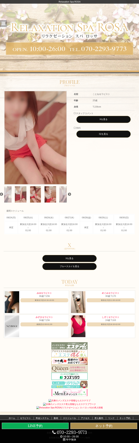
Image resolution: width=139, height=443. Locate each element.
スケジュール (69, 418)
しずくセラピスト (110, 317)
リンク (111, 418)
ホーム (12, 418)
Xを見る (104, 119)
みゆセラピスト (44, 293)
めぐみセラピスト (110, 293)
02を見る (103, 134)
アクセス (85, 418)
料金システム (42, 418)
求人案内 (98, 418)
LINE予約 (35, 426)
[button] (3, 23)
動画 (56, 418)
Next (69, 194)
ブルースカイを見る (69, 266)
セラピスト (25, 418)
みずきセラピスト (44, 317)
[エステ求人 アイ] (69, 353)
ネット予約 (124, 418)
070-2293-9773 (71, 432)
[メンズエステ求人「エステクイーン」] (69, 368)
